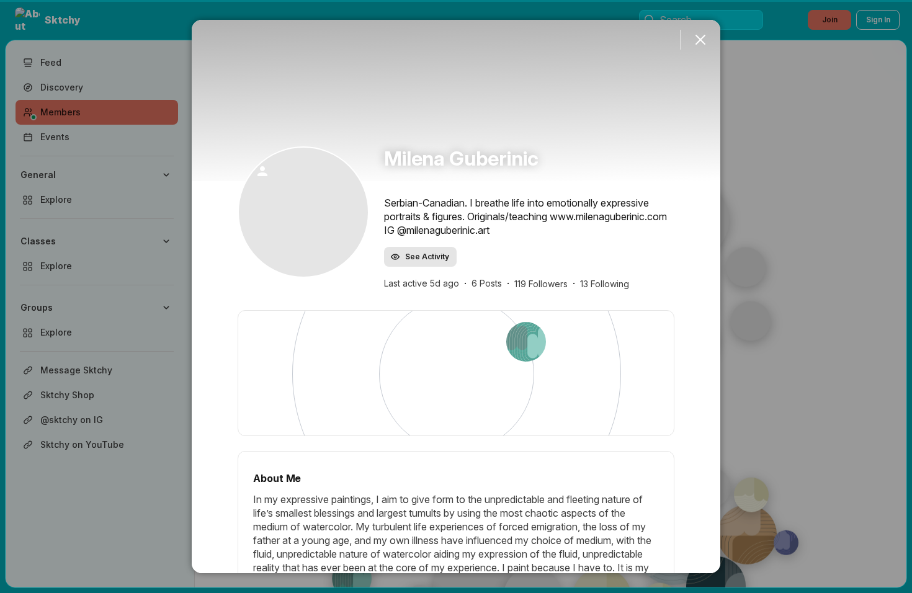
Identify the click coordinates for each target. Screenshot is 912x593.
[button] (303, 212)
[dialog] (456, 296)
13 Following (604, 284)
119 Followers (541, 284)
